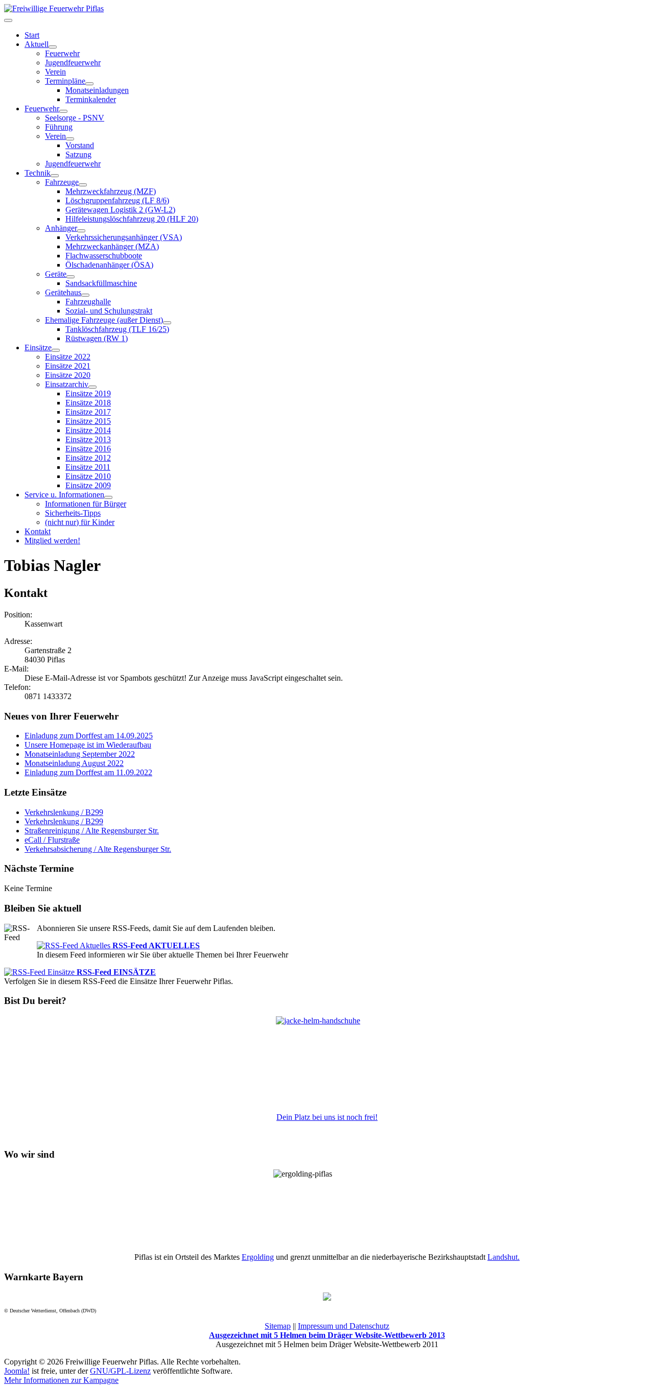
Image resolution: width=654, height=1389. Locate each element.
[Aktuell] (53, 47)
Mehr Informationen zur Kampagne (61, 1380)
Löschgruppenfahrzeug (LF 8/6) (117, 200)
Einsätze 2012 (88, 457)
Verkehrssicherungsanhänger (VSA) (123, 237)
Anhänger (61, 228)
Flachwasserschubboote (103, 255)
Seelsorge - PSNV (74, 117)
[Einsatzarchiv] (92, 387)
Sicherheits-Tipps (73, 513)
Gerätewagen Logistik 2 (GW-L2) (120, 209)
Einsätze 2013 (88, 439)
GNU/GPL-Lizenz (120, 1371)
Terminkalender (90, 99)
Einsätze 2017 (88, 412)
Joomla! (17, 1371)
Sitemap (278, 1326)
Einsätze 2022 (67, 356)
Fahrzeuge (62, 182)
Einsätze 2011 (87, 467)
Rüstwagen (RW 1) (96, 338)
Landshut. (503, 1257)
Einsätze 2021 (67, 366)
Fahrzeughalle (88, 301)
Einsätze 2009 (88, 485)
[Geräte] (70, 276)
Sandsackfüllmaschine (101, 283)
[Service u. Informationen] (108, 497)
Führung (59, 127)
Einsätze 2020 (67, 375)
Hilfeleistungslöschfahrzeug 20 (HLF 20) (131, 218)
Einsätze (38, 347)
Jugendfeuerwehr (73, 62)
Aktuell (37, 44)
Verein (55, 71)
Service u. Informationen (64, 494)
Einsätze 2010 (88, 476)
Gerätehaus (63, 292)
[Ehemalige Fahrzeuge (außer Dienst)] (167, 322)
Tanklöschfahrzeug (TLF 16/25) (117, 329)
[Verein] (70, 138)
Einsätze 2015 (88, 421)
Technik (38, 173)
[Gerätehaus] (85, 295)
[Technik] (55, 175)
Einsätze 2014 (88, 430)
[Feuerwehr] (63, 111)
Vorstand (79, 145)
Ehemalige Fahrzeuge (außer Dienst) (104, 320)
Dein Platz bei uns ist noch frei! (327, 1117)
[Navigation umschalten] (8, 20)
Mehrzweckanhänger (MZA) (112, 246)
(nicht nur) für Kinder (79, 522)
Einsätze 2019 (88, 393)
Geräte (55, 274)
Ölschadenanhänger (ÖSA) (109, 264)
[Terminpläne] (89, 83)
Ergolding (258, 1257)
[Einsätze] (56, 350)
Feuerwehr (62, 53)
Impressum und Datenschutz (343, 1326)
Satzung (78, 154)
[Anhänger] (81, 230)
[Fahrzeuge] (83, 184)
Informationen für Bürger (85, 503)
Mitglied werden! (52, 540)
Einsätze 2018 (88, 402)
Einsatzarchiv (66, 384)
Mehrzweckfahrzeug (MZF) (110, 191)
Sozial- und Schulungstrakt (108, 310)
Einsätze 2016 (88, 448)
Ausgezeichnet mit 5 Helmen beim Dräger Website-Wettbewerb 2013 (327, 1335)
